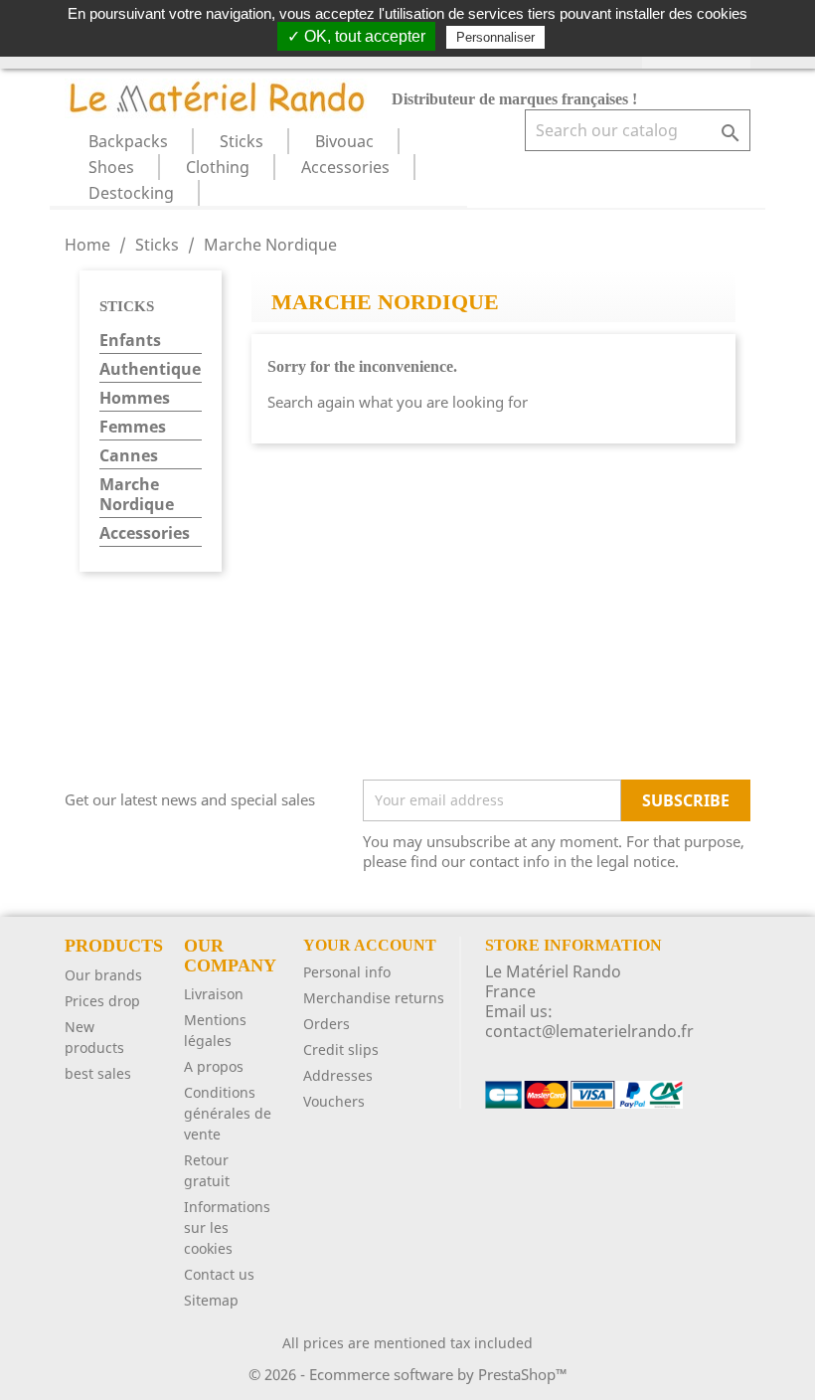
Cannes (128, 455)
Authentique (150, 369)
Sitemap (211, 1300)
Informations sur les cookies (227, 1227)
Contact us (219, 1274)
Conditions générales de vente (227, 1113)
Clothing (217, 167)
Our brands (103, 974)
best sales (98, 1073)
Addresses (338, 1075)
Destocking (131, 193)
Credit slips (341, 1049)
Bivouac (344, 141)
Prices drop (102, 1000)
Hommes (134, 398)
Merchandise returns (373, 997)
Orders (326, 1023)
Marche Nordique (136, 494)
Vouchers (334, 1101)
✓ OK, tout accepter (356, 36)
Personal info (347, 971)
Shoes (111, 167)
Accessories (345, 167)
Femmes (132, 427)
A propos (214, 1066)
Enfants (130, 340)
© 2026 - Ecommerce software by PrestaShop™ (408, 1374)
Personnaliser (495, 37)
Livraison (214, 993)
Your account (369, 945)
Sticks (241, 141)
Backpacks (128, 141)
